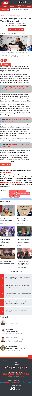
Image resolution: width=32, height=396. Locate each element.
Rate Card (5, 361)
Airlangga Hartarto (22, 190)
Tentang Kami (14, 361)
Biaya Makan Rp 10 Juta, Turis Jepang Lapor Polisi (15, 120)
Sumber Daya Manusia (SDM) (23, 193)
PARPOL (29, 6)
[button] (23, 2)
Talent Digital (16, 196)
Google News (6, 172)
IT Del (18, 80)
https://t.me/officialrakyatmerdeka (11, 182)
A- (5, 60)
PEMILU (12, 6)
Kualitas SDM (12, 193)
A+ (2, 60)
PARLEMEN (4, 6)
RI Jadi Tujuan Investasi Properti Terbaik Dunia (15, 145)
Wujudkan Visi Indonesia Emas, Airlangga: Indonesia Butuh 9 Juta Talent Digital (15, 89)
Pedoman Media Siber (22, 361)
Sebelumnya (6, 64)
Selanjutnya (5, 164)
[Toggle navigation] (29, 2)
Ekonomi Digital (13, 190)
